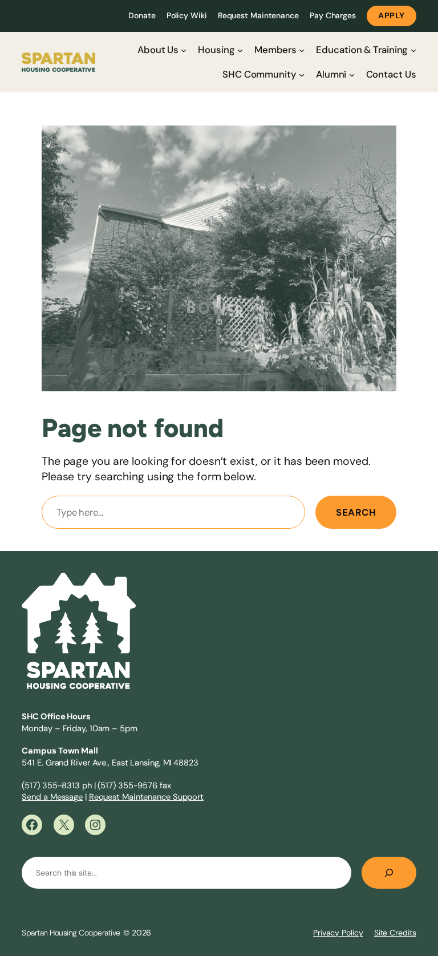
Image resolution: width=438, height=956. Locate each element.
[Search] (389, 873)
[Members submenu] (302, 49)
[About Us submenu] (183, 49)
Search (356, 512)
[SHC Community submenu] (302, 75)
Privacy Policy (338, 932)
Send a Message (52, 797)
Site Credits (395, 932)
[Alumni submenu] (352, 75)
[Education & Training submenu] (413, 49)
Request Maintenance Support (146, 797)
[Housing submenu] (240, 49)
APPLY (391, 15)
